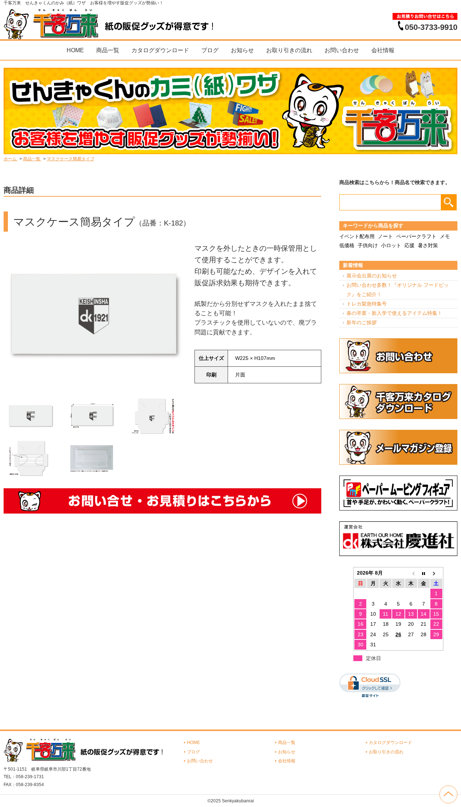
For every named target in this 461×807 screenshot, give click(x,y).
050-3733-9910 (431, 27)
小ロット (391, 245)
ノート (385, 236)
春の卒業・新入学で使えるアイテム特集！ (394, 313)
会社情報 (382, 50)
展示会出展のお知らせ (371, 275)
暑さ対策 (428, 245)
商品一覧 (107, 50)
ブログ (210, 50)
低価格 (346, 245)
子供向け (368, 245)
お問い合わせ (342, 50)
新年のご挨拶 (361, 322)
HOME (75, 50)
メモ (445, 236)
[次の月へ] (436, 573)
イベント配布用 (357, 236)
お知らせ (242, 50)
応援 (409, 245)
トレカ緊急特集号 (366, 304)
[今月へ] (424, 573)
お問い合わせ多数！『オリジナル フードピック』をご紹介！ (397, 289)
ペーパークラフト (416, 236)
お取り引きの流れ (289, 50)
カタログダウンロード (160, 50)
